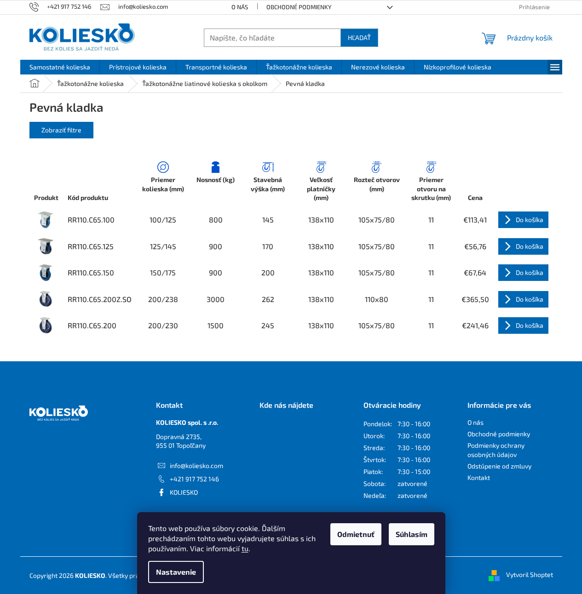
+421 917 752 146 (194, 479)
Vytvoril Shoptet (529, 574)
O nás (239, 7)
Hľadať (359, 37)
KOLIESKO (184, 492)
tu (245, 548)
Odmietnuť (356, 534)
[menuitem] (59, 67)
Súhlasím (411, 534)
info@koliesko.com (196, 465)
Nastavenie (176, 571)
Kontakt (478, 477)
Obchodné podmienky (299, 7)
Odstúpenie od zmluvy (499, 466)
